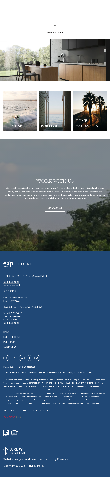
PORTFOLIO (9, 342)
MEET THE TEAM (11, 337)
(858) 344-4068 (11, 282)
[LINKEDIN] (22, 358)
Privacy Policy (36, 465)
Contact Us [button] (55, 208)
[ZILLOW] (37, 358)
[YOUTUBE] (29, 358)
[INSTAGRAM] (14, 358)
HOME (6, 332)
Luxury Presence (58, 459)
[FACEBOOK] (6, 358)
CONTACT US (10, 347)
